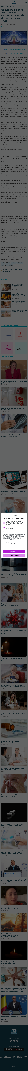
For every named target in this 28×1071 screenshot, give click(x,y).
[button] (14, 531)
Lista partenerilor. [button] (15, 539)
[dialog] (14, 535)
